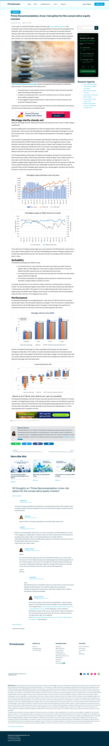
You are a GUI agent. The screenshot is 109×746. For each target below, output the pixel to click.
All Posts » (20, 439)
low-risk (28, 420)
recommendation (35, 420)
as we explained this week (57, 26)
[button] (16, 444)
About (29, 4)
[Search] (96, 28)
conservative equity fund (19, 420)
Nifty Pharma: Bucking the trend (41, 475)
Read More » (13, 481)
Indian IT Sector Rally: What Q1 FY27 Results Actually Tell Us (90, 106)
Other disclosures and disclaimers (16, 726)
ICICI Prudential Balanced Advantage (24, 84)
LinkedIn (66, 437)
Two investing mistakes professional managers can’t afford (20, 476)
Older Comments (17, 496)
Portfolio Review (45, 4)
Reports (63, 4)
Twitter (72, 437)
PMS (35, 4)
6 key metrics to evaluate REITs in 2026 (65, 475)
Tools (55, 4)
